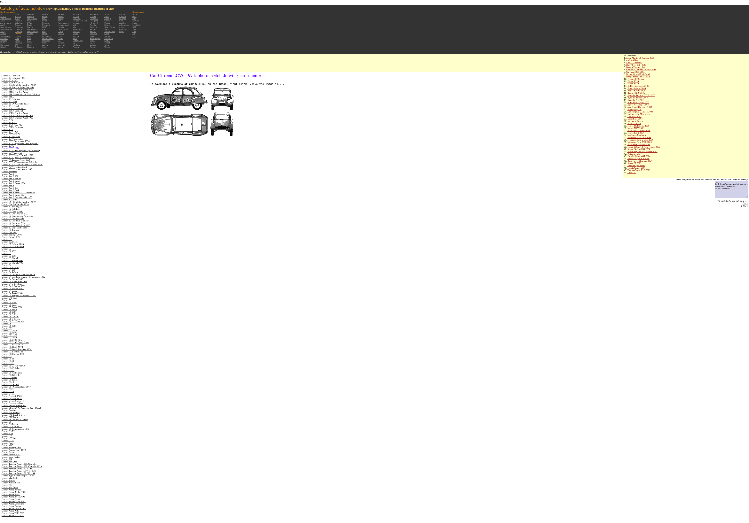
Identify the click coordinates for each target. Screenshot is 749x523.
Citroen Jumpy (8, 443)
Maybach (77, 14)
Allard (2, 21)
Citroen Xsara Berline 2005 (14, 492)
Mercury (76, 23)
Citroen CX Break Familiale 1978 (17, 349)
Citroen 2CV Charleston (12, 139)
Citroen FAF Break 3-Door (14, 415)
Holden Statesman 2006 (638, 86)
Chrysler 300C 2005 (635, 72)
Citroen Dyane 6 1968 (12, 396)
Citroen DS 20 (8, 361)
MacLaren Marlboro (636, 135)
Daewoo (18, 43)
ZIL (133, 34)
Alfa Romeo (5, 19)
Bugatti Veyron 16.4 (635, 67)
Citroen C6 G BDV (10, 316)
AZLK (135, 14)
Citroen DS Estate (9, 377)
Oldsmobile (78, 41)
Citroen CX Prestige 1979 (13, 354)
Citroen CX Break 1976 (12, 344)
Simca (107, 21)
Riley (92, 36)
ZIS (134, 36)
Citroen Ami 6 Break (11, 181)
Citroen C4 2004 (9, 270)
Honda (45, 14)
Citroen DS (7, 356)
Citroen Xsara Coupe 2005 (14, 501)
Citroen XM (7, 485)
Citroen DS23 (8, 391)
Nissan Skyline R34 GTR (638, 149)
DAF (17, 45)
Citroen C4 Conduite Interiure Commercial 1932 (23, 277)
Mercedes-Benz (80, 21)
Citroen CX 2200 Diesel (12, 340)
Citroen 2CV (7, 129)
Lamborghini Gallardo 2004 (640, 112)
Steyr (106, 29)
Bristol (3, 47)
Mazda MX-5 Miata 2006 (638, 130)
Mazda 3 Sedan (634, 123)
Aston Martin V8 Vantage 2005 (640, 58)
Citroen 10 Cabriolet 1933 (13, 78)
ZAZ (134, 31)
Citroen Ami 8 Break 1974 (13, 195)
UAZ (134, 27)
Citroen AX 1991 (9, 199)
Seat (106, 16)
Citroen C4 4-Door (10, 272)
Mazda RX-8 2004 (635, 133)
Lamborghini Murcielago (638, 114)
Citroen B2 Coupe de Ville (13, 223)
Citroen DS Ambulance (12, 373)
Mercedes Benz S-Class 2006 (640, 140)
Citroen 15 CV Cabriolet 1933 (15, 104)
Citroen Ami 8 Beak (10, 190)
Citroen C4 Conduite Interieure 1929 (18, 274)
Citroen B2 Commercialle (13, 218)
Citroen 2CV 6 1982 (11, 136)
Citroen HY (7, 436)
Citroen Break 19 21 (11, 237)
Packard (76, 45)
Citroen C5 (6, 300)
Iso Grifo (46, 41)
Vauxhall (122, 23)
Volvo (121, 27)
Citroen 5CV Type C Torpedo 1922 (17, 155)
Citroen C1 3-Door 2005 (13, 244)
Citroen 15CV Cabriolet (12, 111)
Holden (30, 47)
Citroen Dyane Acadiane (12, 403)
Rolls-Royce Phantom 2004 (639, 161)
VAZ (134, 29)
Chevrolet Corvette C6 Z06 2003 (641, 69)
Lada (134, 23)
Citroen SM (7, 459)
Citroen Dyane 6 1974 (12, 398)
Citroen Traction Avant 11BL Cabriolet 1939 (22, 466)
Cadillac (18, 21)
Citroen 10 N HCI (10, 80)
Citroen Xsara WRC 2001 (13, 513)
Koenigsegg (63, 23)
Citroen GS (7, 422)
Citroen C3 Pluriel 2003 (12, 260)
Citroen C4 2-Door (10, 267)
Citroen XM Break (10, 487)
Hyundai (46, 25)
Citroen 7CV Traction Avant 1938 (17, 169)
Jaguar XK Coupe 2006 (638, 105)
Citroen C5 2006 (9, 302)
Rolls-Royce (95, 38)
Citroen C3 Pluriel (10, 258)
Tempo (107, 47)
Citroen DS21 (8, 389)
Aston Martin (6, 29)
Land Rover (63, 29)
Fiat (29, 36)
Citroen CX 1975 (9, 330)
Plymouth (94, 23)
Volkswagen (124, 25)
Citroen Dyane (8, 394)
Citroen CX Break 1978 (12, 347)
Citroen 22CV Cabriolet (12, 127)
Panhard (94, 14)
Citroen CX (7, 328)
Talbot (107, 43)
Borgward (4, 45)
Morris (75, 34)
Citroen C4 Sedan (9, 291)
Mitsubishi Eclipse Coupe (638, 144)
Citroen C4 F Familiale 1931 (14, 281)
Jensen (61, 14)
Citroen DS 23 (8, 370)
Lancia (61, 27)
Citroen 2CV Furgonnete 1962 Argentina (20, 143)
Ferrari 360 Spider (635, 79)
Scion (106, 14)
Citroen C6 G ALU (10, 314)
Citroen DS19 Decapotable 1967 (16, 387)
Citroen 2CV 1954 (10, 132)
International (47, 38)
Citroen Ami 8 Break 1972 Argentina (18, 192)
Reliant (93, 31)
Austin (3, 34)
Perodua (94, 19)
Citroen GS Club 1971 (12, 426)
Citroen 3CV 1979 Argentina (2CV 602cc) (21, 150)
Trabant (122, 16)
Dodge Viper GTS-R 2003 (638, 74)
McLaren (77, 19)
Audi (2, 31)
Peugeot (94, 21)
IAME (44, 27)
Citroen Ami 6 (8, 174)
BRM (17, 14)
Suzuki (107, 41)
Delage (30, 21)
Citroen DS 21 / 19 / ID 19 (14, 366)
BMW (2, 43)
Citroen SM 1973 (9, 461)
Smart (107, 25)
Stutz (106, 34)
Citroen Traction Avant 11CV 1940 (17, 468)
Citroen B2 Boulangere (12, 206)
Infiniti (44, 34)
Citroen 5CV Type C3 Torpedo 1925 (18, 157)
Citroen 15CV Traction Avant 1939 (17, 115)
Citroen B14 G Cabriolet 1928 (15, 204)
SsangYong (109, 27)
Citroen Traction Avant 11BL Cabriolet (19, 464)
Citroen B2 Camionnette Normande (17, 216)
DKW (29, 23)
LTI (59, 41)
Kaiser (60, 19)
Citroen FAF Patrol (10, 417)
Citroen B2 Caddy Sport (12, 211)
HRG (44, 19)
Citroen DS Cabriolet (11, 375)
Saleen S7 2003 (634, 163)
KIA (59, 21)
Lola (60, 36)
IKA (43, 31)
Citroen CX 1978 (9, 337)
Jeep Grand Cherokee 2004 (639, 107)
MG (74, 25)
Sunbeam (108, 38)
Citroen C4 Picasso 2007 (13, 288)
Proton (93, 29)
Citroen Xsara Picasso (11, 506)
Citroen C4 (6, 265)
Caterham (19, 23)
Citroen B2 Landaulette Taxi (14, 228)
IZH (134, 19)
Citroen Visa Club (9, 478)
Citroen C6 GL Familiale (13, 321)
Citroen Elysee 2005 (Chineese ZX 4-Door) (21, 408)
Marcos (61, 43)
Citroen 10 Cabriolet (11, 75)
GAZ (134, 16)
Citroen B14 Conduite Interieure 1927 (19, 202)
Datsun (30, 16)
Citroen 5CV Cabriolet (12, 153)
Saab (92, 43)
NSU (75, 38)
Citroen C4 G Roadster (12, 284)
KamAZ (135, 21)
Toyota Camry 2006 (636, 168)
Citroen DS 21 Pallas (11, 368)
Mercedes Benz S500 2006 (639, 142)
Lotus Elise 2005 (635, 119)
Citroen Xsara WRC (10, 511)
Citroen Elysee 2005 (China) (14, 405)
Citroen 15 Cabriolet (11, 99)
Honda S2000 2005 (636, 90)
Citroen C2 (6, 249)
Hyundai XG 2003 (635, 100)
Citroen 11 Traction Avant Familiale (18, 87)
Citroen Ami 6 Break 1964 (13, 183)
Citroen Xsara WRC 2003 (13, 515)
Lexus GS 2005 (634, 116)
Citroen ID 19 (8, 440)
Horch (44, 16)
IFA (43, 29)
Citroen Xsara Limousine (13, 504)
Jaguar (45, 45)
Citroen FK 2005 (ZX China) (15, 419)
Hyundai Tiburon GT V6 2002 (641, 95)
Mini (74, 27)
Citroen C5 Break (9, 305)
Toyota (122, 14)
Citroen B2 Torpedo (11, 230)
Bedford (4, 38)
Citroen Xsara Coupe (11, 499)
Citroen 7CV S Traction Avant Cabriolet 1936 (22, 164)
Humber (45, 21)
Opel (75, 43)
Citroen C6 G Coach (11, 319)
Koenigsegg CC (634, 109)
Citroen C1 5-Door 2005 (13, 246)
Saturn (93, 47)
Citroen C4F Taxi (9, 298)
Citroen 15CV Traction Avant (15, 113)
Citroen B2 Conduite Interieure (15, 220)
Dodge (30, 27)
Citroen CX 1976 (9, 333)
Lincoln (61, 34)
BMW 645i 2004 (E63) (636, 65)
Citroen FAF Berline (11, 412)
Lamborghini (63, 25)
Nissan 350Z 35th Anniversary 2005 (643, 147)
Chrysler (18, 31)
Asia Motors (5, 27)
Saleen (93, 45)
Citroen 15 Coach (9, 101)
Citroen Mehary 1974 (11, 447)
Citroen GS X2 (8, 431)
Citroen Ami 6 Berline (11, 178)
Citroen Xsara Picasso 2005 (14, 508)
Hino (29, 45)
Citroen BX (7, 239)
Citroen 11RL (8, 97)
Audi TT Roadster (634, 62)
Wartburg (123, 29)
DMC (29, 25)
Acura (3, 16)
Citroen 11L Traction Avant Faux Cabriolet (21, 94)
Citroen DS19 (8, 382)
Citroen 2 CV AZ (9, 122)
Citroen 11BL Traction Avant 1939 (17, 89)
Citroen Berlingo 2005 (12, 235)
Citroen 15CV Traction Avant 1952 (17, 118)
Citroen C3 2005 (9, 256)
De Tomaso (32, 19)
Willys (121, 31)
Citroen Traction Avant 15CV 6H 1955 (19, 471)
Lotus (60, 38)
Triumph (122, 19)
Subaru (107, 36)
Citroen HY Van (9, 438)
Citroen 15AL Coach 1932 (14, 108)
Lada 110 (631, 172)
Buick (17, 19)
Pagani (76, 47)
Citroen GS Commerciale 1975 (15, 429)
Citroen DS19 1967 (10, 384)
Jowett (61, 16)
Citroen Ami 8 (8, 185)
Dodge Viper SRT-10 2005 (638, 76)
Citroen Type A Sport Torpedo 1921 (18, 475)
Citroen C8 (6, 323)
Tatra (106, 45)
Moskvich (136, 25)
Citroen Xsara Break (11, 494)
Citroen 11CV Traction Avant (15, 92)
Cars (745, 203)
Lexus (60, 31)
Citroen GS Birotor (10, 424)
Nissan (76, 36)
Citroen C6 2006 (9, 312)
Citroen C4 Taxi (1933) (12, 293)
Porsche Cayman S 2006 (638, 158)
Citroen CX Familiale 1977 (14, 351)
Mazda (76, 16)
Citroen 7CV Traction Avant (14, 167)
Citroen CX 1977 (9, 335)
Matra (60, 47)
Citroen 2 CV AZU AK (12, 125)
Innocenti (46, 36)
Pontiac (93, 25)
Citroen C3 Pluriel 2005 (12, 263)
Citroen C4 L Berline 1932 (14, 286)
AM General (5, 23)
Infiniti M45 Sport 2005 (638, 102)
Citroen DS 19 (8, 359)
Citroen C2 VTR (9, 251)
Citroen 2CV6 (8, 146)
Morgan (76, 31)
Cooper (18, 36)
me (746, 201)
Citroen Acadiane (9, 171)
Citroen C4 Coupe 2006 (12, 279)
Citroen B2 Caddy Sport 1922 (15, 213)
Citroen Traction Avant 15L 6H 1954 (18, 473)
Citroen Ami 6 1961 (11, 176)
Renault (93, 34)
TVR (121, 21)
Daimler (30, 14)
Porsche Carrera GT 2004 (638, 156)
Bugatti (18, 16)
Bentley (3, 41)
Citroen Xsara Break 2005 (13, 497)
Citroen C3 (6, 253)
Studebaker (109, 31)
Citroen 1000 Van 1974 (12, 82)
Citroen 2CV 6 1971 (11, 134)
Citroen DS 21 (8, 363)
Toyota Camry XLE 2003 (638, 170)
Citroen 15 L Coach (10, 106)
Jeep (44, 47)
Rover (92, 41)
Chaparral (19, 27)
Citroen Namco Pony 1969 (14, 450)
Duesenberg (32, 31)
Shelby (107, 19)
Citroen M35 (7, 445)
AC (1, 14)
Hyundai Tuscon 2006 (637, 97)
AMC (2, 25)
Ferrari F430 (633, 83)
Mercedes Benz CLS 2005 (639, 137)
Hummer (46, 23)
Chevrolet (19, 29)
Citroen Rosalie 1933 (11, 454)
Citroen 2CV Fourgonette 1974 (16, 141)
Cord (17, 38)
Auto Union (5, 36)
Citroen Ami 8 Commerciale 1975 (17, 197)
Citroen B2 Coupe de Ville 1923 (16, 225)
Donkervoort (32, 29)
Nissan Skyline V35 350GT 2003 (642, 151)
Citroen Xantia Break (11, 482)
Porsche (93, 27)
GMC (29, 43)
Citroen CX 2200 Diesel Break (15, 342)
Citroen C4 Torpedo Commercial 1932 (19, 295)
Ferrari (30, 34)
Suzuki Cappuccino (636, 165)
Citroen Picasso (8, 452)
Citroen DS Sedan (10, 380)
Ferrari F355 (633, 81)
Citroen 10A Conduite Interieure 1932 (19, 85)
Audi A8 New (632, 60)
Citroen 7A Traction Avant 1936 (16, 160)
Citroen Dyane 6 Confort (13, 401)
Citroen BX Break (10, 242)
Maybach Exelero (635, 121)
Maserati (61, 45)
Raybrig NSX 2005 (636, 93)
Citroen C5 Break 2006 (12, 307)
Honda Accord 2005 (636, 88)
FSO (29, 41)
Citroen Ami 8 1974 (11, 188)
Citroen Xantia (8, 480)
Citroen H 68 (7, 433)
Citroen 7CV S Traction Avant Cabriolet (19, 162)
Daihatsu (19, 47)
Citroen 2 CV (7, 120)
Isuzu (44, 43)
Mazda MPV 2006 (635, 128)
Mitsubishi (77, 29)
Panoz (93, 16)
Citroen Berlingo (9, 232)
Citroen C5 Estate (9, 309)
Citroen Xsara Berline (11, 489)
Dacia (17, 41)
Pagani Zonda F (634, 154)
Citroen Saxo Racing (11, 457)
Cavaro (18, 25)
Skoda (107, 23)
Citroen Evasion (9, 410)
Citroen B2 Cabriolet (11, 209)
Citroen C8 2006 (9, 326)
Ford (29, 38)
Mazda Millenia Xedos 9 (638, 126)
